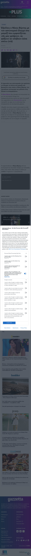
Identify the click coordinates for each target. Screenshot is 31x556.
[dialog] (15, 278)
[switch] (25, 256)
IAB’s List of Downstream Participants (17, 249)
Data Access (15, 327)
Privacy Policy (24, 327)
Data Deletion (7, 327)
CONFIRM (9, 322)
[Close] (28, 228)
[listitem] (15, 253)
